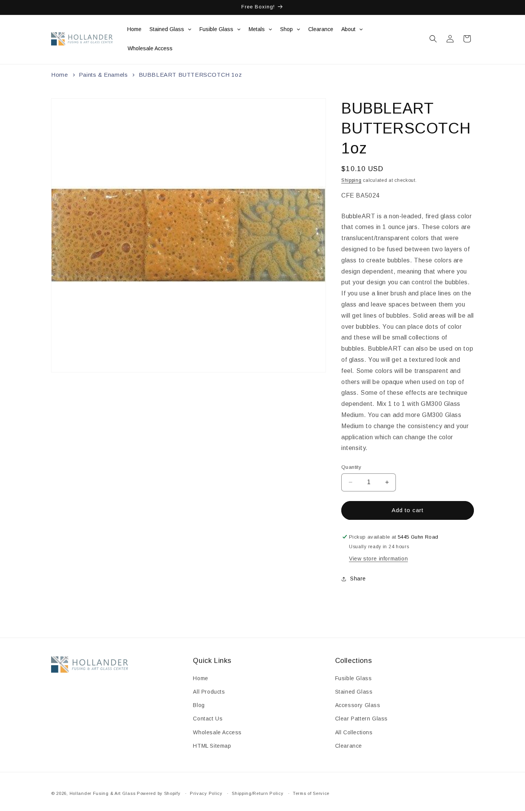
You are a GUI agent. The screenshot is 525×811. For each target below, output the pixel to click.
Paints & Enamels (103, 74)
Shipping (351, 180)
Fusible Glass (353, 678)
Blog (198, 705)
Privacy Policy (206, 793)
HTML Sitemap (212, 746)
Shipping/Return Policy (257, 793)
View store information (378, 559)
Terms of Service (311, 793)
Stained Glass (354, 692)
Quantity (351, 467)
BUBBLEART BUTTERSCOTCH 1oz (190, 74)
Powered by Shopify (159, 793)
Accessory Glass (357, 705)
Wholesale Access (217, 732)
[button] (433, 38)
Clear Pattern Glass (361, 718)
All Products (209, 692)
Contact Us (208, 718)
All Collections (354, 732)
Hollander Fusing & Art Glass (103, 793)
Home (59, 74)
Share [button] (358, 578)
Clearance (348, 746)
